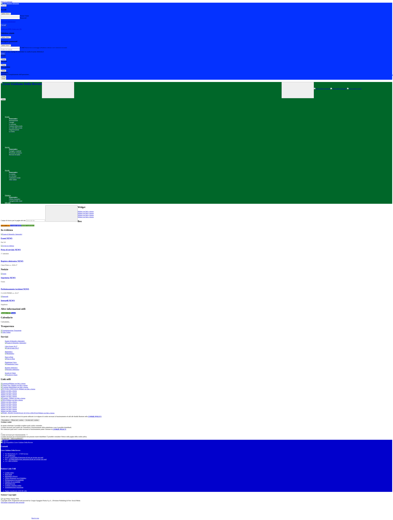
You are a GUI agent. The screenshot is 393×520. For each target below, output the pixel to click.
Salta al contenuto (6, 2)
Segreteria (8, 278)
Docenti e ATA (6, 313)
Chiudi (3, 59)
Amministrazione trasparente (14, 487)
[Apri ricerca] (298, 90)
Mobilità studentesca (27, 225)
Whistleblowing (10, 484)
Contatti (13, 313)
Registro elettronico (12, 261)
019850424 (11, 456)
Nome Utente (24, 16)
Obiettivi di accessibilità (12, 482)
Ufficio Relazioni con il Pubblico (15, 478)
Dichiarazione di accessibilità (14, 480)
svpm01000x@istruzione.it (26, 457)
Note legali (8, 474)
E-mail (22, 47)
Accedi (4, 5)
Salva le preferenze (16, 438)
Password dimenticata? (8, 22)
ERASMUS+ (5, 225)
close (3, 99)
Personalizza (5, 420)
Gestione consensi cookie (13, 485)
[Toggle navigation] (58, 90)
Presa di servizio (11, 250)
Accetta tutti (32, 420)
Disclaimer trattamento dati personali (12, 502)
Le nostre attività (15, 225)
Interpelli (8, 300)
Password (23, 18)
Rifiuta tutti (17, 420)
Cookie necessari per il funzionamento (13, 435)
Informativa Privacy (11, 476)
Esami (6, 238)
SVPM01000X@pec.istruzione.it (28, 459)
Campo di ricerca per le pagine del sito (13, 220)
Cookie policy (9, 473)
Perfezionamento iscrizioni (15, 289)
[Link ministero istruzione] (10, 3)
